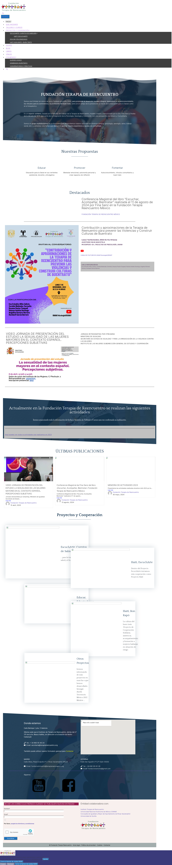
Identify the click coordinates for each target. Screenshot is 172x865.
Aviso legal (76, 845)
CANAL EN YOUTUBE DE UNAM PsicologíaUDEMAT (96, 255)
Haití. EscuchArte (20, 36)
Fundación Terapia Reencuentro (61, 845)
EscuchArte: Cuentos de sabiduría (23, 33)
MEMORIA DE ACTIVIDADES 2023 (123, 485)
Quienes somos (16, 60)
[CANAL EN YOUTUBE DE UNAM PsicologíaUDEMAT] (82, 250)
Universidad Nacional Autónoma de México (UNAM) (99, 812)
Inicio (8, 21)
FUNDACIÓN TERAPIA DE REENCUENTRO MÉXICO (101, 214)
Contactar (69, 751)
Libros (8, 51)
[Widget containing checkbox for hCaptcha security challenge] (19, 832)
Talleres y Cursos (14, 27)
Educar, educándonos (18, 39)
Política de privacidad (88, 845)
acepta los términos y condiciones (22, 823)
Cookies (99, 845)
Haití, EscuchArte (142, 562)
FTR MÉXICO (11, 57)
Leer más (8, 500)
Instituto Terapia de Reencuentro (92, 809)
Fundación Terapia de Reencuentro (24, 503)
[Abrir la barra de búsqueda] (3, 13)
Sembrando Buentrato (18, 63)
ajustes (45, 859)
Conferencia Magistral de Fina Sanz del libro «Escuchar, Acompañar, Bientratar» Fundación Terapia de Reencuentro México (77, 488)
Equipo (9, 45)
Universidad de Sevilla (88, 816)
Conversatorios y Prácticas (21, 66)
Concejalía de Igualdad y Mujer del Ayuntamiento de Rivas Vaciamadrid (105, 814)
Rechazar (11, 864)
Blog (8, 48)
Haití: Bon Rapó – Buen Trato (21, 42)
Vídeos (9, 54)
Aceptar (3, 864)
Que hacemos (12, 24)
